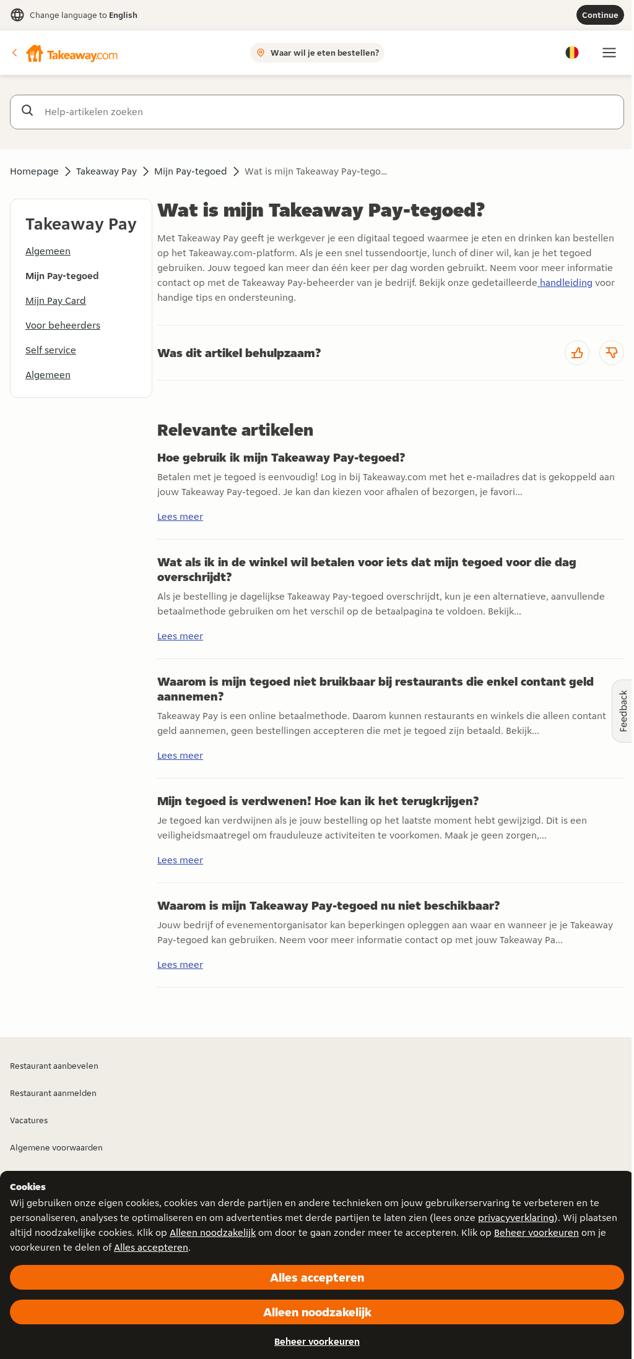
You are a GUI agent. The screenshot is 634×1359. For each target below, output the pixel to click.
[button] (64, 53)
